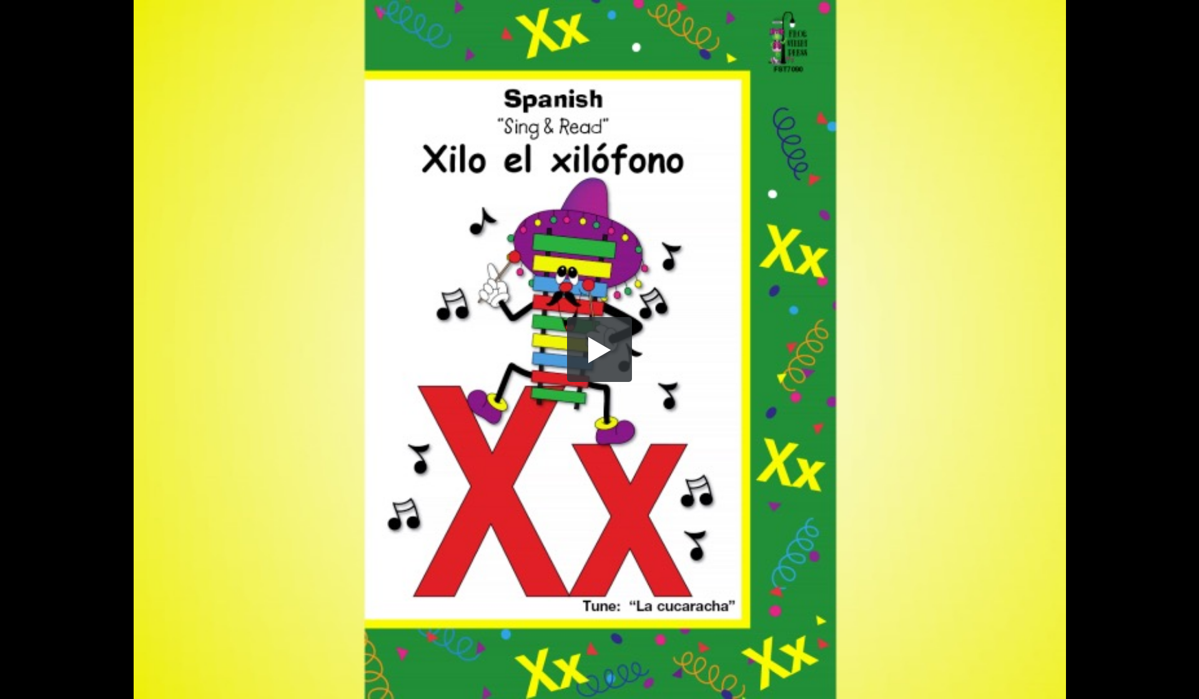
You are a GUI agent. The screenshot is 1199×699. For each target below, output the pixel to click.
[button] (599, 349)
